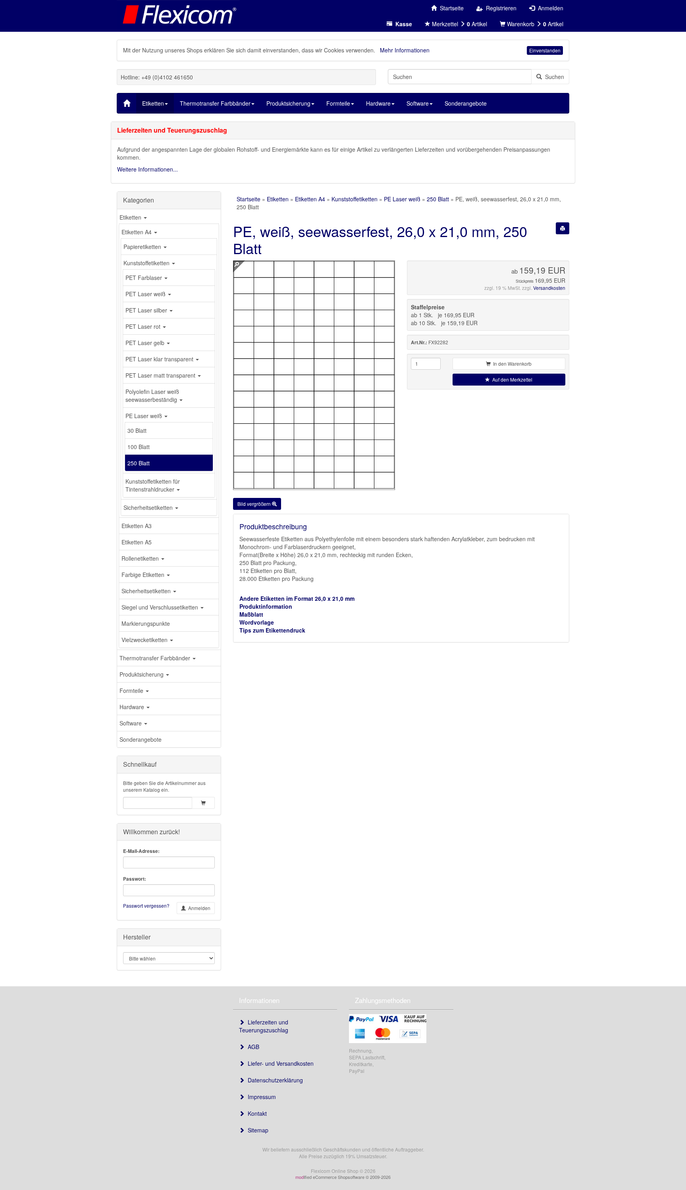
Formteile (132, 690)
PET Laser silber (147, 310)
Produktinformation (265, 606)
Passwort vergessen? (146, 905)
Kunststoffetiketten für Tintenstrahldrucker (152, 485)
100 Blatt (138, 447)
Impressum (260, 1097)
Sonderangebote (140, 739)
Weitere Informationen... (147, 169)
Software (131, 723)
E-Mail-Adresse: (141, 851)
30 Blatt (136, 430)
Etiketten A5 (136, 542)
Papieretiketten (143, 247)
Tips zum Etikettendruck (272, 630)
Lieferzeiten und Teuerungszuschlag (263, 1026)
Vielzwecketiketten (145, 640)
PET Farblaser (144, 278)
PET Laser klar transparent (160, 359)
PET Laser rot (143, 326)
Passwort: (134, 879)
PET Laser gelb (145, 343)
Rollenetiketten (140, 558)
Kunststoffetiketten (147, 263)
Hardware (132, 707)
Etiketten (131, 217)
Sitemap (256, 1130)
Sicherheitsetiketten (148, 507)
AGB (252, 1047)
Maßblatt (251, 614)
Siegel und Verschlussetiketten (160, 607)
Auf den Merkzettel (511, 379)
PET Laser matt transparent (161, 375)
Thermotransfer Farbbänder (155, 658)
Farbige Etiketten (143, 575)
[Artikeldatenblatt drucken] (562, 228)
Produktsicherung (142, 674)
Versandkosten (549, 287)
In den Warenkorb (511, 363)
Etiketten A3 (136, 526)
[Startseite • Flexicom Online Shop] (178, 14)
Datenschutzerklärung (274, 1080)
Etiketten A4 (137, 232)
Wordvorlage (256, 622)
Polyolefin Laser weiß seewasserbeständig (152, 395)
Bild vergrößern (254, 503)
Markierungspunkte (145, 623)
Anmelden (198, 908)
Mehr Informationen (405, 50)
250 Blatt (138, 463)
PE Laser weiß (144, 416)
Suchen (553, 77)
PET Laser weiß (146, 294)
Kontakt (256, 1113)
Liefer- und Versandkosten (279, 1063)
